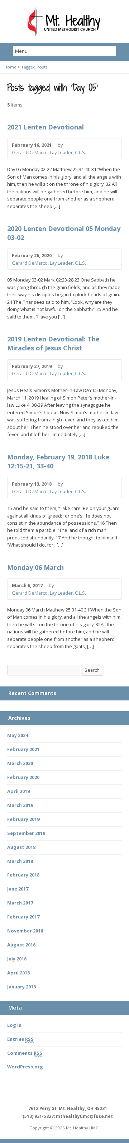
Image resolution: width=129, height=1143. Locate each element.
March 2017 (20, 902)
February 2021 (23, 749)
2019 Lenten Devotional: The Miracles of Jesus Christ (53, 343)
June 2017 (17, 888)
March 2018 (20, 861)
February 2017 (23, 916)
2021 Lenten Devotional (45, 127)
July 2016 (17, 958)
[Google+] (73, 1094)
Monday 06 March (35, 567)
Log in (14, 1025)
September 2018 (26, 833)
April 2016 (18, 972)
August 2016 (21, 944)
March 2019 (20, 805)
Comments (24, 1053)
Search (92, 670)
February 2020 (23, 777)
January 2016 (21, 986)
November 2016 (25, 930)
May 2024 (17, 735)
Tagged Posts (34, 67)
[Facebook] (56, 1094)
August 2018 (21, 847)
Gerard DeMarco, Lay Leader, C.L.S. (49, 152)
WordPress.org (25, 1066)
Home (10, 67)
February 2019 (23, 819)
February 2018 (23, 875)
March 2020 (20, 763)
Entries (20, 1039)
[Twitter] (64, 1094)
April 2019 (18, 791)
